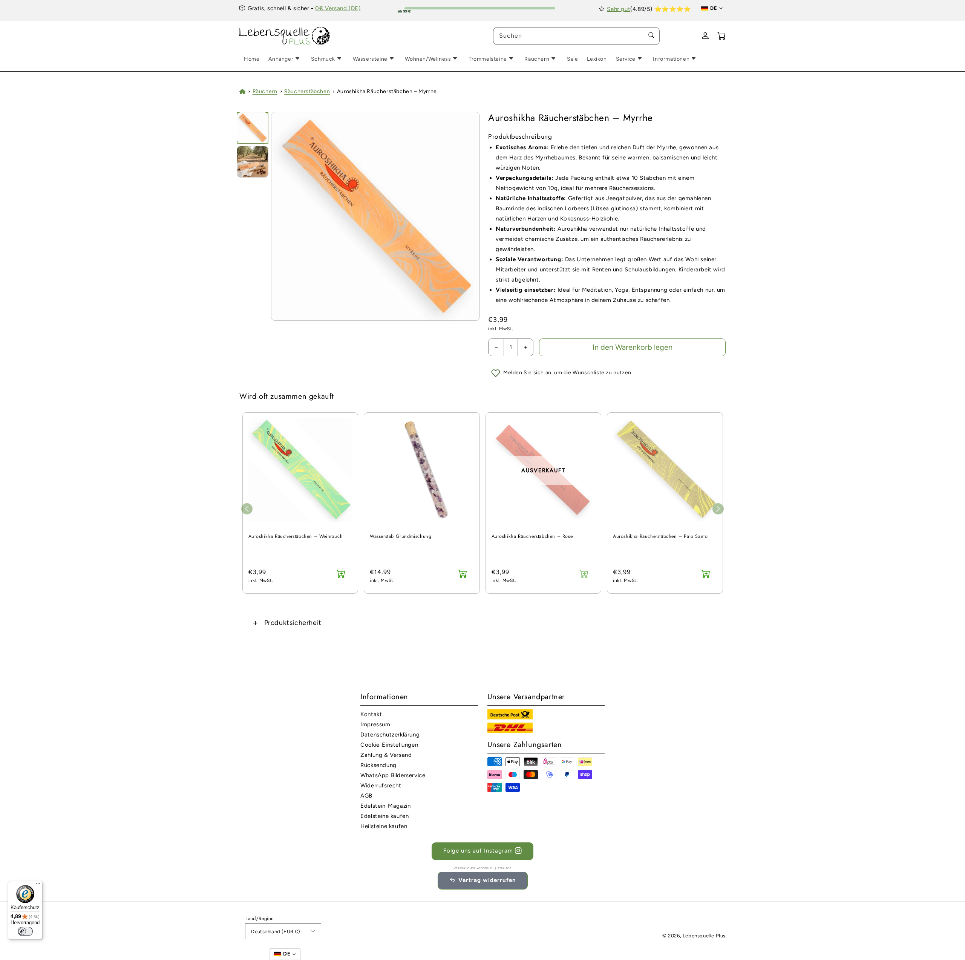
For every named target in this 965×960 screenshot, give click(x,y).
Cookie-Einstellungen (389, 744)
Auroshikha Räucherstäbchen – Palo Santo (660, 536)
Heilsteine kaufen (383, 826)
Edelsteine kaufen (384, 816)
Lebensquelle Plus (704, 936)
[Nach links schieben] (247, 508)
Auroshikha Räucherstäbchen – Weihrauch (295, 536)
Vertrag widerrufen (487, 880)
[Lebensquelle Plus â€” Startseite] (285, 36)
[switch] (25, 931)
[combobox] (576, 36)
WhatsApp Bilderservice (392, 775)
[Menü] (38, 885)
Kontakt (371, 714)
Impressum (375, 724)
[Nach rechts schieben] (718, 508)
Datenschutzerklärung (390, 734)
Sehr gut (618, 9)
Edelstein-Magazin (385, 805)
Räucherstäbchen (307, 91)
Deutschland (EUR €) (275, 931)
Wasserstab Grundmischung (400, 536)
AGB (366, 795)
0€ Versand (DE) (337, 8)
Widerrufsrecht (380, 785)
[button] (482, 622)
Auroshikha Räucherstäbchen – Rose (532, 536)
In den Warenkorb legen (632, 347)
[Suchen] (651, 36)
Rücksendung (378, 765)
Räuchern (265, 91)
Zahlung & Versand (386, 755)
